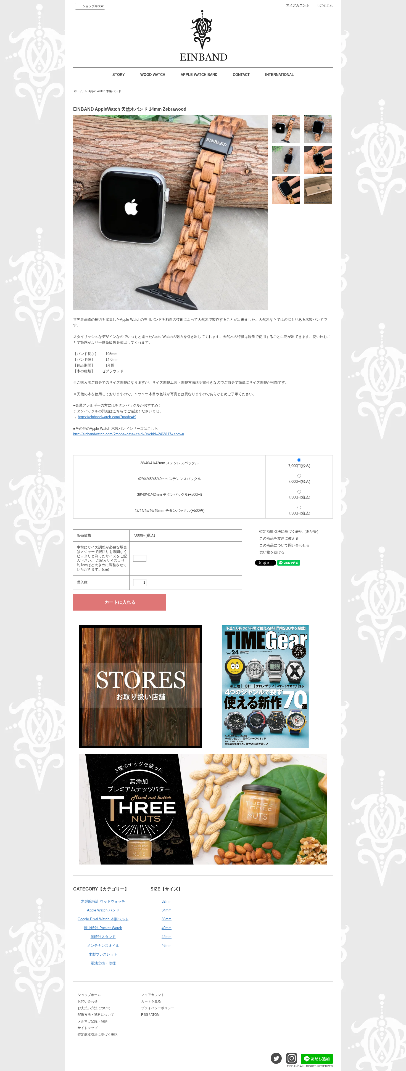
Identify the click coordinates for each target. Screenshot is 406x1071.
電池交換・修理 (103, 963)
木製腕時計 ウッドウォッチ (103, 901)
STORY (118, 75)
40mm (167, 928)
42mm (167, 937)
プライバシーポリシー (157, 1008)
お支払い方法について (94, 1008)
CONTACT (241, 75)
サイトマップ (87, 1028)
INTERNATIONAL (279, 75)
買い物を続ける (271, 552)
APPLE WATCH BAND (199, 75)
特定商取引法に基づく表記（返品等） (289, 531)
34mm (167, 910)
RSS (144, 1015)
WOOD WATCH (152, 75)
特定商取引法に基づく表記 (97, 1034)
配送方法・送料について (96, 1015)
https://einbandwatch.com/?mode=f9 (107, 417)
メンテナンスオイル (103, 945)
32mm (167, 901)
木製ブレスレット (103, 954)
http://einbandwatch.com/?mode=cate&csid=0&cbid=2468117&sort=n (128, 434)
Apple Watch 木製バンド (104, 91)
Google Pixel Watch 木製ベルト (103, 919)
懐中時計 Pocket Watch (103, 928)
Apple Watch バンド (103, 910)
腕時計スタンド (103, 937)
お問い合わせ (87, 1001)
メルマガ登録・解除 (92, 1021)
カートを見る (151, 1001)
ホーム (78, 91)
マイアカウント (297, 5)
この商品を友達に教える (279, 538)
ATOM (155, 1015)
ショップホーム (89, 995)
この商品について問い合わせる (284, 545)
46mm (167, 945)
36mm (167, 919)
